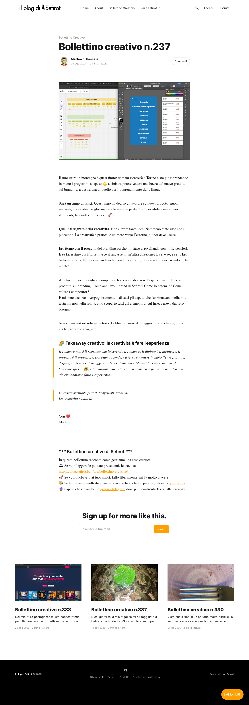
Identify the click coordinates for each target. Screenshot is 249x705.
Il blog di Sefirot (23, 674)
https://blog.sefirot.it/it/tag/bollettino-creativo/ (93, 471)
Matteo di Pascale (84, 59)
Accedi (208, 8)
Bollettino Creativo (122, 8)
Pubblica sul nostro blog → (148, 677)
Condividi (181, 61)
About (98, 8)
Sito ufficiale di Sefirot (102, 677)
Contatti (124, 677)
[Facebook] (125, 670)
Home (84, 8)
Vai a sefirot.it (150, 8)
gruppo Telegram (112, 488)
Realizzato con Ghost (222, 674)
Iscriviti (225, 8)
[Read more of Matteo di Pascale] (64, 61)
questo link (177, 483)
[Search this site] (197, 8)
